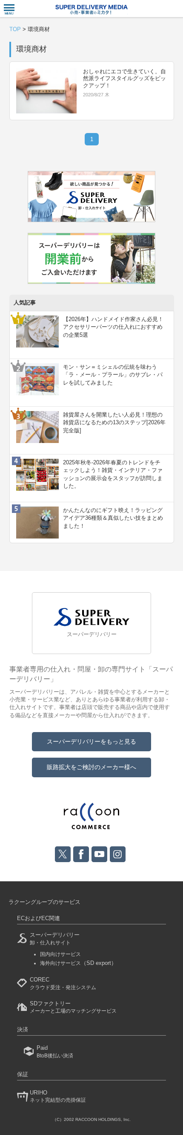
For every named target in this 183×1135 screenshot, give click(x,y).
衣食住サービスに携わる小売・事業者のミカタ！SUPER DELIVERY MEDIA (91, 9)
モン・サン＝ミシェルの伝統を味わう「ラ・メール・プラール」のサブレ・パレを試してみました (113, 374)
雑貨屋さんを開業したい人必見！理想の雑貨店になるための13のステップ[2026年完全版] (114, 422)
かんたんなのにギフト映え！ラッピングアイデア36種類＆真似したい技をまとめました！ (113, 518)
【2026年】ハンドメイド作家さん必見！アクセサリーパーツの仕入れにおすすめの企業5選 (113, 327)
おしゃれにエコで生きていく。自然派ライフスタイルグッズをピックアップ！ (124, 78)
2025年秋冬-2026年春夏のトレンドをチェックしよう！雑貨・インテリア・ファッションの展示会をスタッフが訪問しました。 (113, 474)
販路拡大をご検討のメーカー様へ (91, 767)
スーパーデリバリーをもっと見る (91, 741)
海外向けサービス (78, 963)
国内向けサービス (60, 954)
